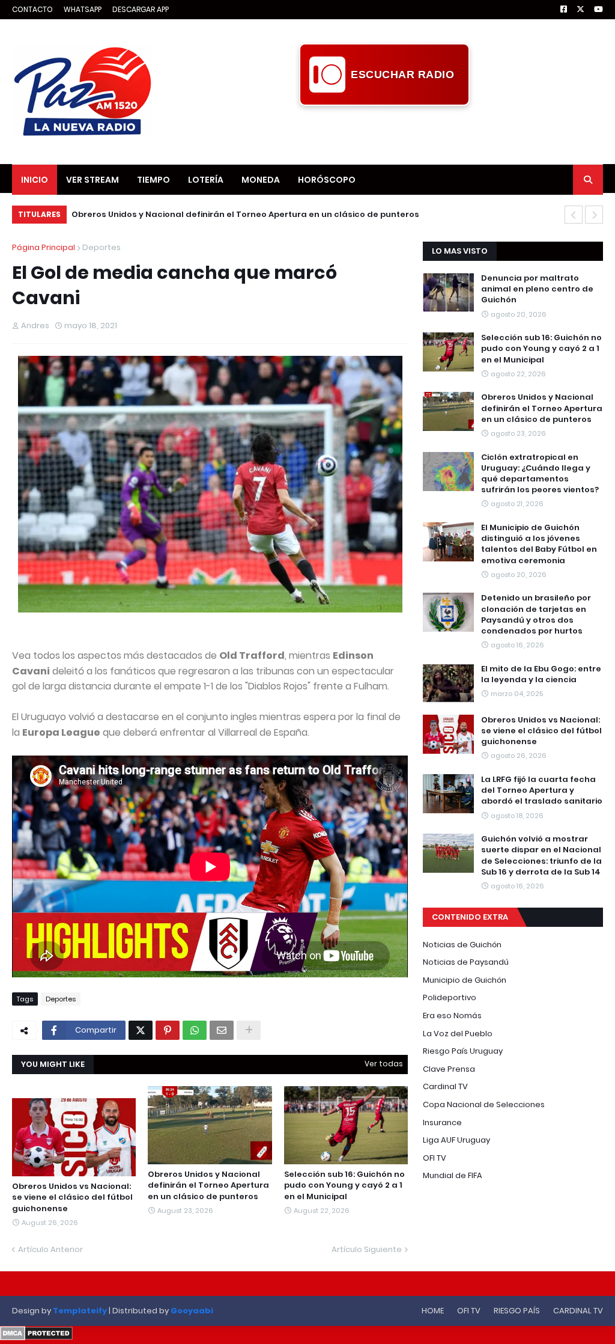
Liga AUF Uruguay (456, 1140)
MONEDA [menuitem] (260, 180)
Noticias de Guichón (462, 944)
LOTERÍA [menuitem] (205, 180)
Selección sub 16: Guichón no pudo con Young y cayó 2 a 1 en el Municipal (344, 1185)
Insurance (442, 1122)
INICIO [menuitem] (34, 180)
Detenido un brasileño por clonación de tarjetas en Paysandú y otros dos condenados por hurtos (536, 615)
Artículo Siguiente (367, 1249)
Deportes (101, 247)
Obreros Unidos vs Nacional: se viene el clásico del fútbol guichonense (72, 1197)
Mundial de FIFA (452, 1175)
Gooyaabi (192, 1310)
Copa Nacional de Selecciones (484, 1104)
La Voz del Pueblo (457, 1033)
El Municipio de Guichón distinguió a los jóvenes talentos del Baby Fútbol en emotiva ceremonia (539, 544)
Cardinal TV (445, 1086)
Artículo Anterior (50, 1249)
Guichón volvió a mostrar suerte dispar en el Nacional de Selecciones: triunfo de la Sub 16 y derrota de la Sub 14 (541, 856)
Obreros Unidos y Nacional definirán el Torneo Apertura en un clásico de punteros (245, 214)
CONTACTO (32, 9)
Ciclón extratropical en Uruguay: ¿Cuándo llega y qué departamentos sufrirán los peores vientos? (540, 474)
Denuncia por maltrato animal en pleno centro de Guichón (537, 289)
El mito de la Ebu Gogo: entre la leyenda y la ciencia (541, 674)
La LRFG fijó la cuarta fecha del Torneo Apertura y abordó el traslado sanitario (541, 790)
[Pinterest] (168, 1030)
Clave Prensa (449, 1069)
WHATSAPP (82, 9)
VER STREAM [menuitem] (92, 180)
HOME (433, 1310)
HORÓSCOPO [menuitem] (327, 180)
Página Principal (43, 247)
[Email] (222, 1030)
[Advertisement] (384, 133)
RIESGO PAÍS (517, 1310)
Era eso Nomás (452, 1015)
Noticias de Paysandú (466, 962)
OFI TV (434, 1158)
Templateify (80, 1310)
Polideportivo (449, 997)
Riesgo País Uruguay (463, 1051)
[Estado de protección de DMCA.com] (36, 1337)
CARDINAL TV (578, 1310)
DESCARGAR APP (140, 9)
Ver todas (384, 1063)
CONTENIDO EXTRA (470, 917)
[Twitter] (141, 1030)
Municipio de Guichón (464, 980)
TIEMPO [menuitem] (153, 180)
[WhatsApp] (195, 1030)
